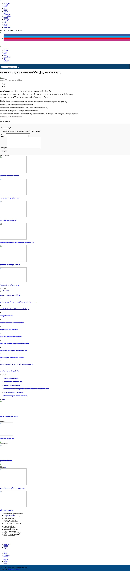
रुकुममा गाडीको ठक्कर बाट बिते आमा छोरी (8, 220)
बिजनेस (5, 10)
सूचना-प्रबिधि (7, 16)
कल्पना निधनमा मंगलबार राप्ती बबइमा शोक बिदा (9, 371)
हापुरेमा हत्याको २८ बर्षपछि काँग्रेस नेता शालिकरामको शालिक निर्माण (13, 350)
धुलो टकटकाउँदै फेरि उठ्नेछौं (6, 460)
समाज (5, 6)
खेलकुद (5, 553)
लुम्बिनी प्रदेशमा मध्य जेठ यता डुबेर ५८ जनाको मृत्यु (10, 264)
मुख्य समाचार (7, 3)
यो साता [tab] (2, 290)
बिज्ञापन (5, 561)
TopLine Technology (14, 569)
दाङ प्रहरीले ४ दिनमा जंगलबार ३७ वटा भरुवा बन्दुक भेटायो (12, 322)
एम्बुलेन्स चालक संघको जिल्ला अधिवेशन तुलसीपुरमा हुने (11, 336)
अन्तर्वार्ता (6, 11)
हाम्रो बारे (6, 560)
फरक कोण (2, 78)
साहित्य (5, 26)
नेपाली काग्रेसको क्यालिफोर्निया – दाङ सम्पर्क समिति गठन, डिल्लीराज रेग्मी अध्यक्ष (16, 364)
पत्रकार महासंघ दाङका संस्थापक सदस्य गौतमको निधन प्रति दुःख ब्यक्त (14, 343)
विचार (5, 8)
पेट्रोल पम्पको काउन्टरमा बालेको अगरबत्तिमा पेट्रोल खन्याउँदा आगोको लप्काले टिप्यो (17, 242)
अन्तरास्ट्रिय (7, 14)
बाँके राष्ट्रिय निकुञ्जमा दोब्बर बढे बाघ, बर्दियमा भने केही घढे (12, 357)
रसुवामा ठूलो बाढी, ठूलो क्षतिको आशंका (11, 378)
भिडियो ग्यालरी (7, 27)
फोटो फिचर (6, 19)
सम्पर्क (5, 563)
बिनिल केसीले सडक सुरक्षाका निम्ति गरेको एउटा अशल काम (15, 395)
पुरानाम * (3, 134)
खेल (5, 13)
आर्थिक (5, 549)
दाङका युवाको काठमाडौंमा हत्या (6, 316)
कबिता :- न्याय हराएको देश (6, 510)
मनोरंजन (6, 557)
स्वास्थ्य (5, 24)
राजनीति (6, 50)
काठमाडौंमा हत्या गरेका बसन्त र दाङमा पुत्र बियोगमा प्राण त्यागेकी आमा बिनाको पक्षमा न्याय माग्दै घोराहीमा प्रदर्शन (26, 388)
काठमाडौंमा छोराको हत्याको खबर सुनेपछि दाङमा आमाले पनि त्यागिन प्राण (14, 309)
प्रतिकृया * (4, 148)
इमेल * (3, 136)
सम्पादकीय (6, 21)
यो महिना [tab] (6, 290)
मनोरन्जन (6, 18)
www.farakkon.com (9, 515)
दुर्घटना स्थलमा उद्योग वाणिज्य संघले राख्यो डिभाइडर (10, 295)
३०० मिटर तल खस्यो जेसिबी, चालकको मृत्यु (9, 329)
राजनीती (6, 5)
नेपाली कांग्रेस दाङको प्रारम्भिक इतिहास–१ (9, 416)
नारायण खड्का (4, 444)
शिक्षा (5, 22)
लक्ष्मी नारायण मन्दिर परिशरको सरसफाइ (12, 385)
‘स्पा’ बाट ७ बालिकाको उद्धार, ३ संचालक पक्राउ (10, 198)
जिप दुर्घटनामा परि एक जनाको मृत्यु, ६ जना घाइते (9, 285)
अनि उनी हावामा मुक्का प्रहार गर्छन (7, 438)
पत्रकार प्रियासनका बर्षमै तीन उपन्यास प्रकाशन (12, 488)
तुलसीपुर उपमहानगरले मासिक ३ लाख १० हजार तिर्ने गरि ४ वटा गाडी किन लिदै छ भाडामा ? (18, 302)
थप (4, 399)
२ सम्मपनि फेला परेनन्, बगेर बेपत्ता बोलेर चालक (9, 175)
